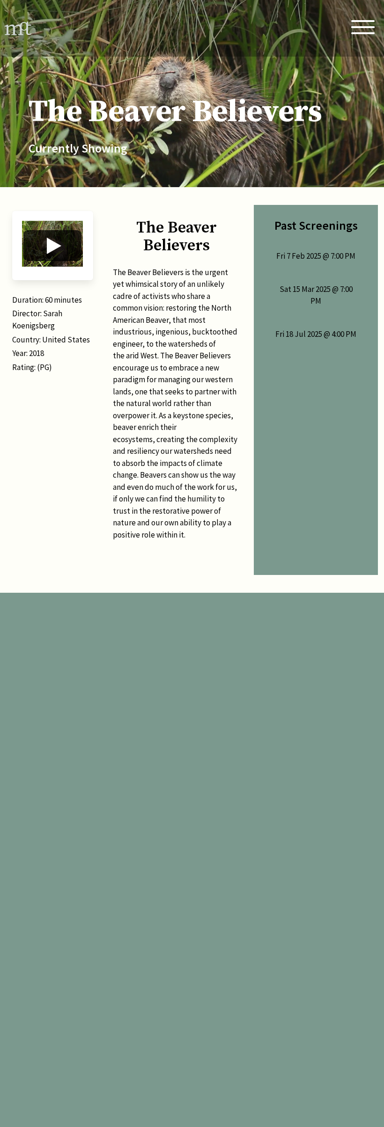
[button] (52, 245)
